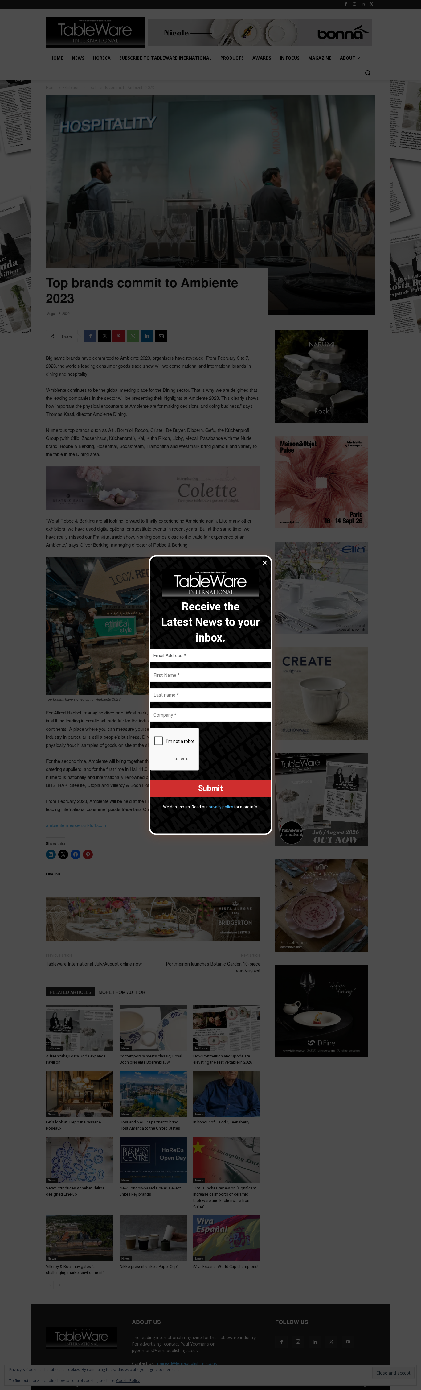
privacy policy (221, 807)
